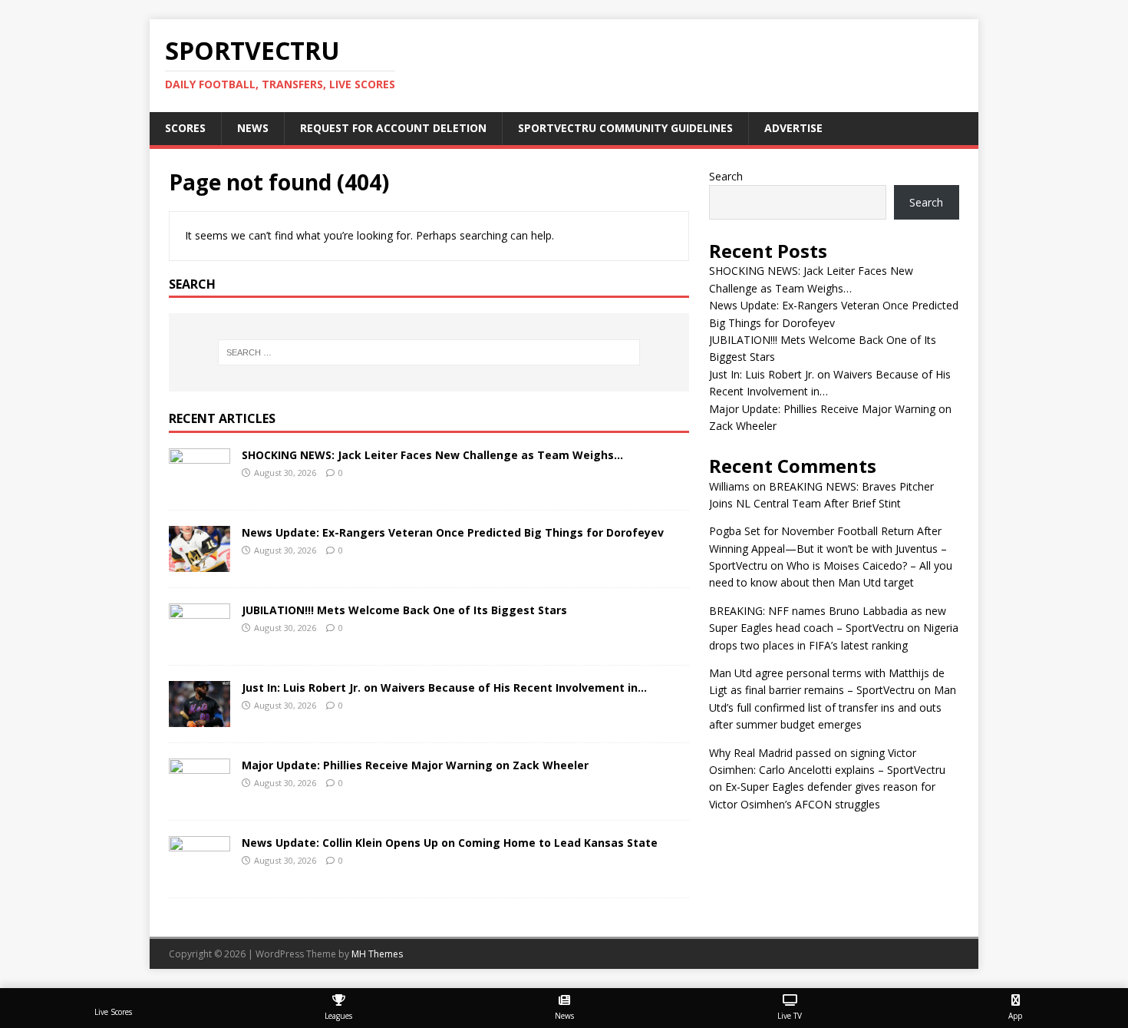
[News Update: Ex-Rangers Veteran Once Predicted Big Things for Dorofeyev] (199, 563)
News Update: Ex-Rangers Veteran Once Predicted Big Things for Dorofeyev (453, 532)
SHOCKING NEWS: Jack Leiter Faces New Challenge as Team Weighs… (432, 455)
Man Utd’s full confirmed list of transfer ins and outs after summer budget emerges (832, 707)
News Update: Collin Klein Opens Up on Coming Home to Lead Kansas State (450, 842)
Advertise (793, 128)
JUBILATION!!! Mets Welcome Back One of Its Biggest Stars (404, 610)
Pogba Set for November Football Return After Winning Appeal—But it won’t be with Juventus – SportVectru (828, 548)
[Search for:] (429, 352)
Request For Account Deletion (393, 128)
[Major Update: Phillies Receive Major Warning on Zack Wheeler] (199, 795)
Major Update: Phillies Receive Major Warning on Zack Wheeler (415, 765)
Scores (185, 128)
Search (726, 176)
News (253, 128)
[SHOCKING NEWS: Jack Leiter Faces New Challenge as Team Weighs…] (199, 485)
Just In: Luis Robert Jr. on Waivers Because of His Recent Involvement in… (444, 687)
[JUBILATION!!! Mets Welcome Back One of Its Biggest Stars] (199, 640)
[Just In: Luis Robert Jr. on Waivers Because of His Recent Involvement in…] (199, 718)
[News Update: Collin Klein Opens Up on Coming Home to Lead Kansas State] (199, 873)
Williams (729, 486)
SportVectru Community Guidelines (625, 128)
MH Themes (377, 953)
